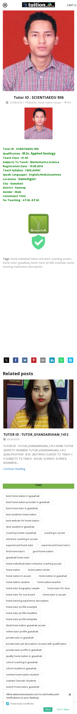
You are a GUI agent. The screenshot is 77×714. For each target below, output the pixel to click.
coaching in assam (54, 533)
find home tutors (15, 551)
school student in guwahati (21, 668)
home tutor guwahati (16, 262)
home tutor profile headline (21, 613)
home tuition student (18, 582)
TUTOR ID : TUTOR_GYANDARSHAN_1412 (35, 434)
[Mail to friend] (42, 360)
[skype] (69, 360)
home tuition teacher (49, 582)
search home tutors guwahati (22, 686)
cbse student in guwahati (20, 526)
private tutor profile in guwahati (24, 650)
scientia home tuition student (22, 674)
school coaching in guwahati (22, 662)
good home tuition (43, 551)
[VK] (24, 360)
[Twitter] (7, 360)
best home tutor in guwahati (22, 508)
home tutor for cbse (58, 588)
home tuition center (39, 569)
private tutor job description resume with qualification (36, 643)
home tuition (13, 569)
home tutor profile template (21, 619)
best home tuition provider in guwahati (28, 502)
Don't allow (63, 709)
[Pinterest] (33, 360)
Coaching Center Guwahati (21, 533)
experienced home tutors (55, 545)
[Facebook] (15, 360)
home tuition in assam (18, 576)
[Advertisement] (38, 311)
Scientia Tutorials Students (21, 680)
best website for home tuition (22, 520)
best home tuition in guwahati (22, 496)
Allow (48, 709)
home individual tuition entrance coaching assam (40, 259)
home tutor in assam (54, 594)
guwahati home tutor (18, 557)
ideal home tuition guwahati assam (26, 625)
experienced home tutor (19, 545)
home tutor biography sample (23, 588)
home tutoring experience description (38, 264)
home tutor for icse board (20, 594)
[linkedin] (52, 360)
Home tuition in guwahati (53, 576)
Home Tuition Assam (49, 102)
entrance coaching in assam (22, 539)
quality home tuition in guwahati (24, 656)
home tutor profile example (48, 262)
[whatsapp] (61, 360)
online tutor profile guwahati (22, 631)
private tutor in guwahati (20, 637)
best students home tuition (21, 514)
